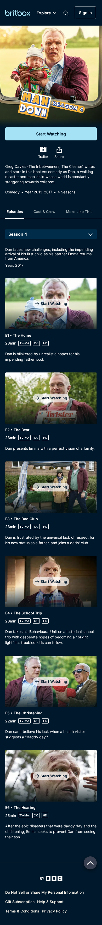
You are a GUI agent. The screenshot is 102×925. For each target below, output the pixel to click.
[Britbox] (17, 13)
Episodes (15, 211)
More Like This (79, 211)
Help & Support (50, 901)
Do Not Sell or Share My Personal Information (44, 892)
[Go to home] (51, 878)
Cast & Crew (44, 211)
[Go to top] (90, 862)
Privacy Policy (54, 911)
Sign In (85, 12)
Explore (44, 13)
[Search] (66, 13)
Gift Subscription (20, 901)
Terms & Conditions (22, 911)
